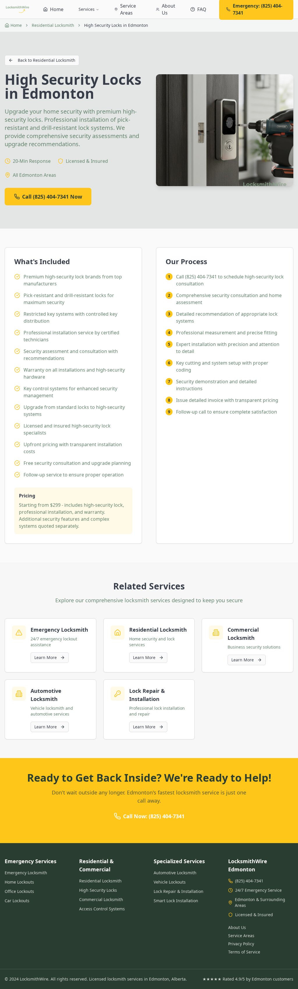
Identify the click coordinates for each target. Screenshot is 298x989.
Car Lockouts (17, 900)
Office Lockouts (19, 891)
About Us (237, 927)
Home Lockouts (19, 882)
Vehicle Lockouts (170, 882)
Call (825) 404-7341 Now (52, 196)
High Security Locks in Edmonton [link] (116, 25)
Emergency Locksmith (26, 872)
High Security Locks (98, 890)
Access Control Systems (102, 909)
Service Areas (241, 935)
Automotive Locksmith (175, 872)
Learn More (45, 657)
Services (87, 9)
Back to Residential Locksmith (46, 60)
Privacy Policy (241, 943)
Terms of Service (244, 952)
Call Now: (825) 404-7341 (154, 816)
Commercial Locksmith (101, 899)
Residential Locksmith (53, 25)
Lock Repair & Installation (178, 891)
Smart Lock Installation (176, 900)
